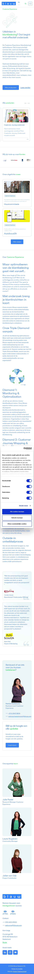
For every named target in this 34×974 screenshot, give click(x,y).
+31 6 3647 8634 (14, 713)
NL (19, 2)
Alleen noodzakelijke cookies (17, 524)
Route (5, 942)
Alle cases (17, 242)
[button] (30, 4)
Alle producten (11, 87)
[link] (11, 87)
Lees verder (25, 87)
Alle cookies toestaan (17, 511)
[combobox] (19, 2)
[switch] (29, 486)
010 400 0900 (11, 922)
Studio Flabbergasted (19, 971)
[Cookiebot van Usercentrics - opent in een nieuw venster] (24, 448)
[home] (9, 4)
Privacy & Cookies (17, 969)
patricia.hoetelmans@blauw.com (20, 716)
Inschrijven (12, 745)
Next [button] (33, 124)
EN (19, 5)
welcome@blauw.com (13, 925)
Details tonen (23, 505)
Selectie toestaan (17, 518)
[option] (19, 5)
